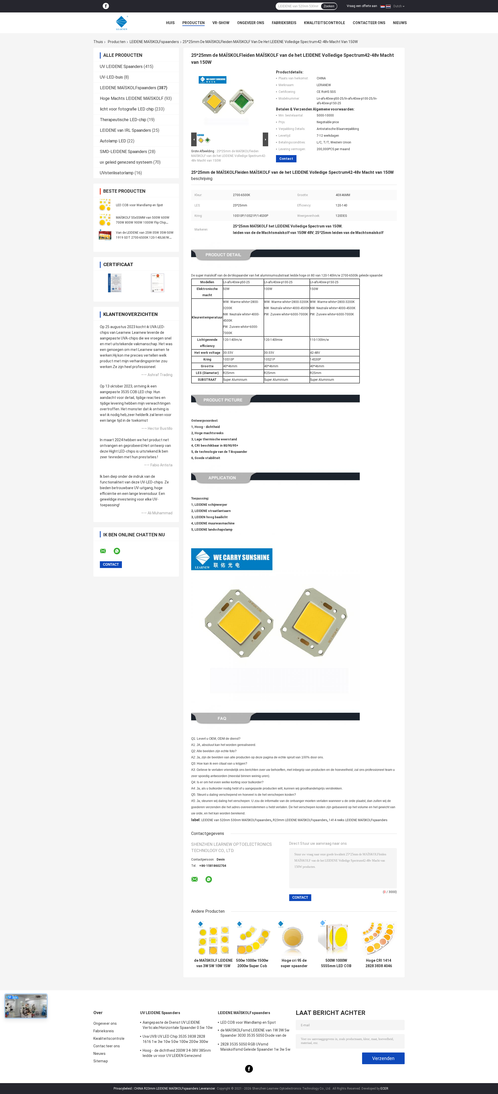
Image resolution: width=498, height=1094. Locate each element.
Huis (170, 23)
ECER (384, 1088)
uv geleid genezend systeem (126, 162)
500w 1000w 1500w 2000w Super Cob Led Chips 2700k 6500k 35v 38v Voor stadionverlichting (252, 963)
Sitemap (100, 1061)
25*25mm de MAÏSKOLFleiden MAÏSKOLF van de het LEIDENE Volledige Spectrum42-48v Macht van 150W (228, 155)
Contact (286, 159)
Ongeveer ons (250, 23)
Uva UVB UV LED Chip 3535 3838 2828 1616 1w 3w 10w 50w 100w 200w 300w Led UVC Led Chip (175, 1039)
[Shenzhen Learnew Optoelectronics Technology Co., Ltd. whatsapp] (120, 551)
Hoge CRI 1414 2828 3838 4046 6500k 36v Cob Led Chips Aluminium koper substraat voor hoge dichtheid (378, 963)
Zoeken (329, 6)
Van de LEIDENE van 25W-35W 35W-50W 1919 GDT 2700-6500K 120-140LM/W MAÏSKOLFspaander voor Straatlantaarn (145, 237)
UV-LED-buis (111, 77)
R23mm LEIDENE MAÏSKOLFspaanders (300, 820)
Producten (193, 23)
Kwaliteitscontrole (324, 23)
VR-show (220, 23)
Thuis (98, 42)
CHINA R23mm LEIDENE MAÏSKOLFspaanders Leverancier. (175, 1088)
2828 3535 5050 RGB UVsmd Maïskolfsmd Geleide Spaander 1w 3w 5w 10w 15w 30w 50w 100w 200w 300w (255, 1047)
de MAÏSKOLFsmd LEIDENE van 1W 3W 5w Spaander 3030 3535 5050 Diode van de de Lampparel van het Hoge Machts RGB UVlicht (255, 1033)
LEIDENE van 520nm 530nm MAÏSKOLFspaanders (236, 820)
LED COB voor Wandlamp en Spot (139, 205)
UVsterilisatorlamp (117, 172)
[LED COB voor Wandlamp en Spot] (105, 205)
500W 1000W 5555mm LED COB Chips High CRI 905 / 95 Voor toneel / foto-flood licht (336, 963)
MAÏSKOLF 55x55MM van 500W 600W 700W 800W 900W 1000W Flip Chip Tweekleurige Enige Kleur (142, 222)
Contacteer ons (369, 23)
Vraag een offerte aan (362, 6)
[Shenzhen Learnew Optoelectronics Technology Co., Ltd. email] (106, 551)
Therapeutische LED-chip (123, 119)
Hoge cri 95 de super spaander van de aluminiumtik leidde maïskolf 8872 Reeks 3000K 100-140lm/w (294, 963)
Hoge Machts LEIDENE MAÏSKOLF (131, 98)
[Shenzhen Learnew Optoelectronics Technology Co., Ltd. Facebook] (105, 6)
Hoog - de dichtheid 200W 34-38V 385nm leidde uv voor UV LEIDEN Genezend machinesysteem (177, 1053)
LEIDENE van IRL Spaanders (125, 130)
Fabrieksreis (284, 23)
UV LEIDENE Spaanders (121, 66)
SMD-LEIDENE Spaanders (123, 151)
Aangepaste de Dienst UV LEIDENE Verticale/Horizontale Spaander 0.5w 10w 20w (178, 1025)
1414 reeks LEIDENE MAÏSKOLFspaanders (358, 820)
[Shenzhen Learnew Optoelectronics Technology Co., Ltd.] (121, 23)
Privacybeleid (123, 1088)
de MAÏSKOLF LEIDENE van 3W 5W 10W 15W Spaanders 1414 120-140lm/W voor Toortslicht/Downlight (213, 963)
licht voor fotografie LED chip (127, 109)
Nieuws (400, 23)
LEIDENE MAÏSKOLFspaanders (154, 42)
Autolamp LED (113, 141)
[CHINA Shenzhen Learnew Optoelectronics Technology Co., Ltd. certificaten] (114, 282)
